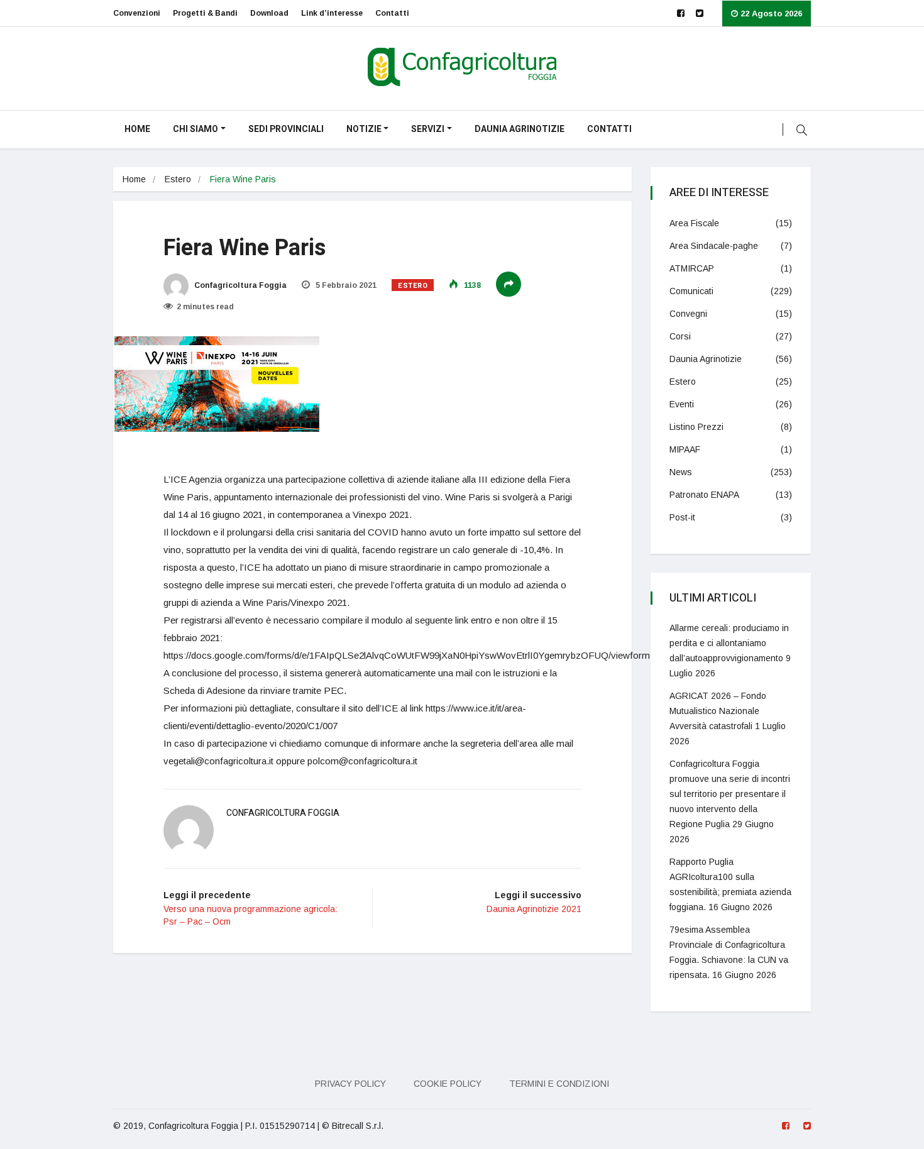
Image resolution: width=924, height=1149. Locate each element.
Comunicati (691, 291)
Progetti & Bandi (205, 13)
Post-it (682, 517)
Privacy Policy (350, 1084)
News (680, 472)
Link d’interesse (332, 13)
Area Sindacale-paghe (713, 246)
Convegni (688, 314)
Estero (178, 179)
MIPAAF (684, 449)
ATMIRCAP (691, 268)
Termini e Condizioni (559, 1084)
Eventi (681, 404)
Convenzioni (136, 13)
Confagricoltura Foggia (239, 285)
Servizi (427, 129)
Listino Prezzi (696, 427)
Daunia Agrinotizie (519, 129)
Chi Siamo (195, 129)
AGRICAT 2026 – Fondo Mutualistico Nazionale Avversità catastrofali (717, 711)
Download (269, 13)
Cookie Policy (447, 1084)
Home (137, 129)
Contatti (392, 13)
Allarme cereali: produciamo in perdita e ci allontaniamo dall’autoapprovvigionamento (729, 643)
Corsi (680, 336)
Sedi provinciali (286, 129)
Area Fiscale (694, 223)
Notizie (364, 129)
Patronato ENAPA (704, 495)
